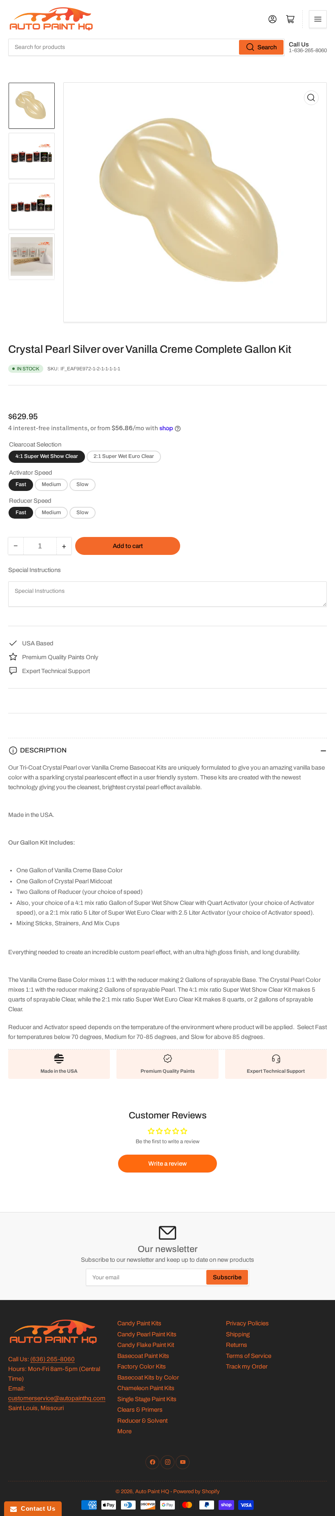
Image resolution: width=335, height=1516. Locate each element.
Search (267, 47)
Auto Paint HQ (152, 1491)
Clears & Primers (140, 1409)
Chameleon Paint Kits (145, 1388)
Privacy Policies (247, 1323)
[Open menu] (318, 19)
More (124, 1431)
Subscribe (227, 1277)
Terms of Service (248, 1356)
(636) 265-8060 (52, 1359)
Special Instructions (34, 570)
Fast (21, 484)
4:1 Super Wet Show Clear (47, 456)
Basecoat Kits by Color (148, 1377)
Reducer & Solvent (142, 1420)
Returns (236, 1345)
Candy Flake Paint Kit (145, 1345)
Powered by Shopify (196, 1491)
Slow (82, 484)
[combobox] (146, 47)
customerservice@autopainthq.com (56, 1398)
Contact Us (36, 1508)
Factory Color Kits (141, 1366)
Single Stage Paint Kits (146, 1399)
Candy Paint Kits (139, 1323)
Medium (51, 484)
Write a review (167, 1163)
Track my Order (247, 1366)
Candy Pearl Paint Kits (146, 1334)
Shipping (238, 1334)
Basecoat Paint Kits (143, 1356)
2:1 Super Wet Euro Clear (124, 456)
